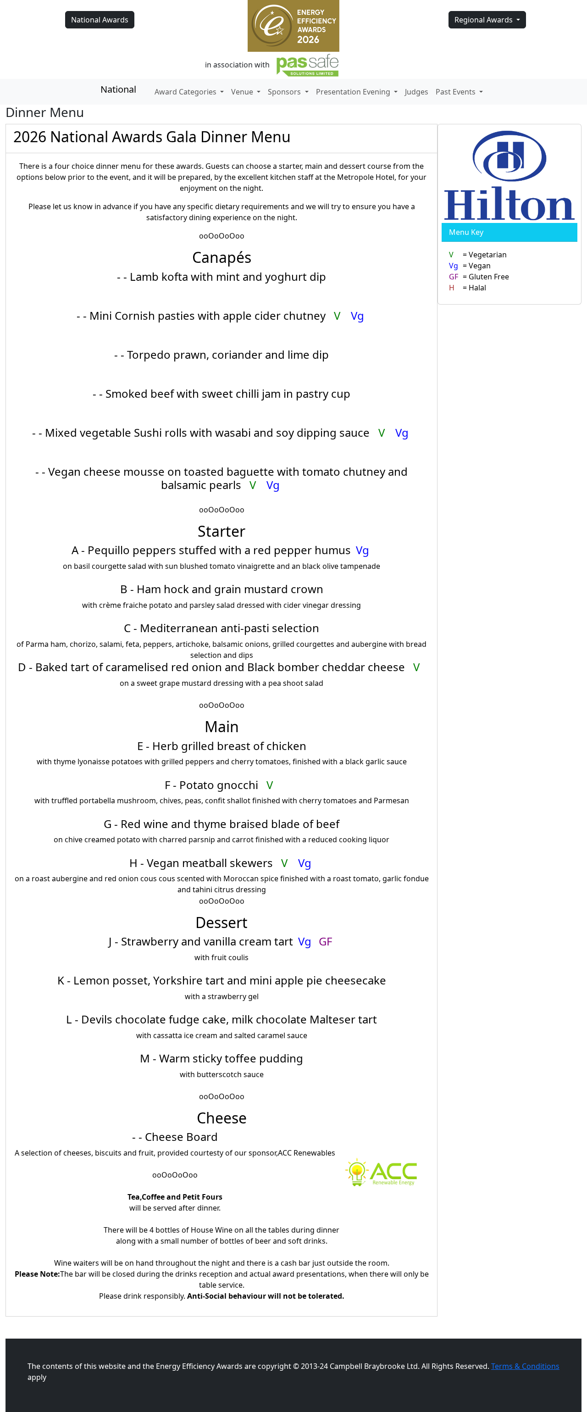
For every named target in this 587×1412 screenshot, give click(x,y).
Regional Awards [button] (484, 20)
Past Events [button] (456, 92)
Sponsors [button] (285, 92)
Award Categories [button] (186, 92)
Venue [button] (243, 92)
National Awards (99, 20)
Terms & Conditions (525, 1366)
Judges (416, 92)
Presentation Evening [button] (354, 92)
